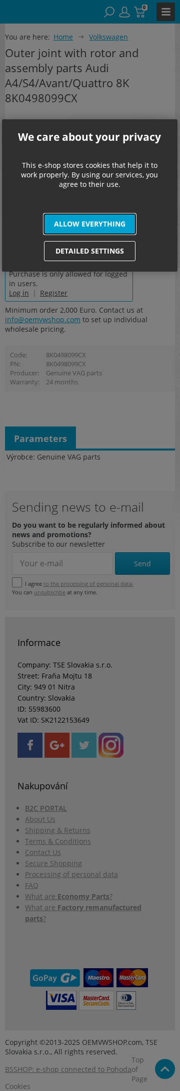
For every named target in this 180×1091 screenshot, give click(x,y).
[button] (90, 224)
